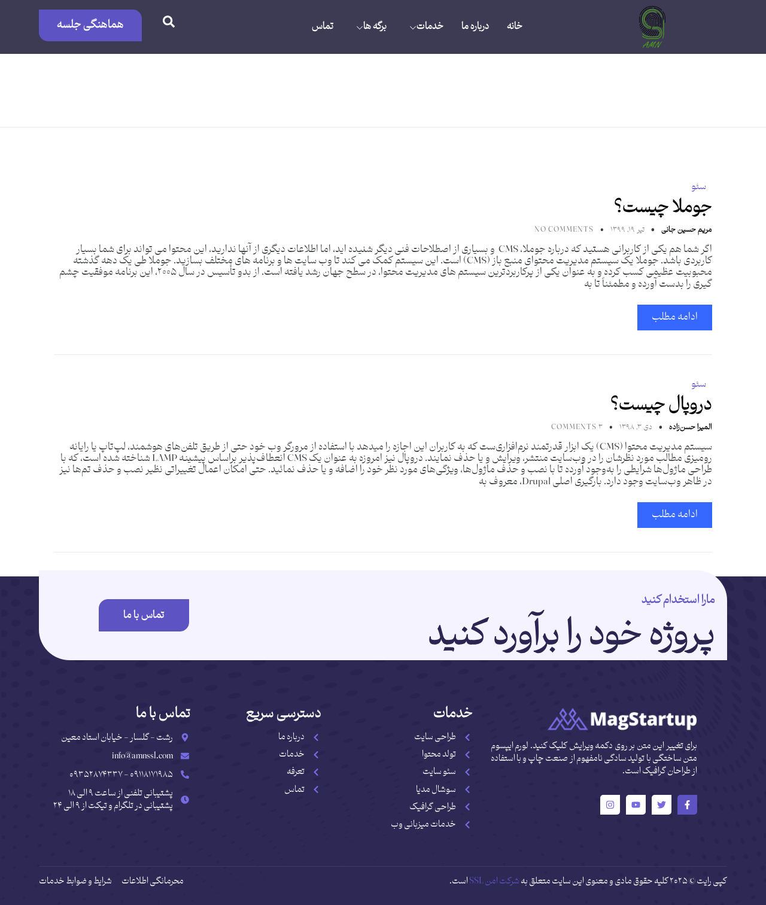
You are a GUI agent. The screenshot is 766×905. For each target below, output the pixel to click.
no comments (564, 230)
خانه (514, 26)
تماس (322, 26)
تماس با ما (144, 615)
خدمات (430, 26)
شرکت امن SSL (494, 881)
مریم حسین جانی (685, 230)
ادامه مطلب (675, 317)
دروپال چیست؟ (661, 405)
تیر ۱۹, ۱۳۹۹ (627, 230)
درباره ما (475, 26)
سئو (698, 187)
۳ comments (577, 427)
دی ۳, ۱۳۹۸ (635, 427)
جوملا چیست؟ (663, 207)
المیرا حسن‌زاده (689, 427)
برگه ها (375, 26)
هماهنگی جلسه (90, 25)
